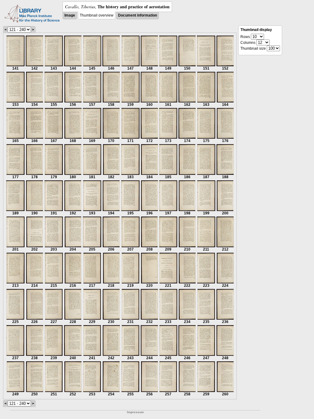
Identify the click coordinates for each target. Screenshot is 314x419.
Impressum (135, 412)
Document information (137, 15)
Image (69, 15)
